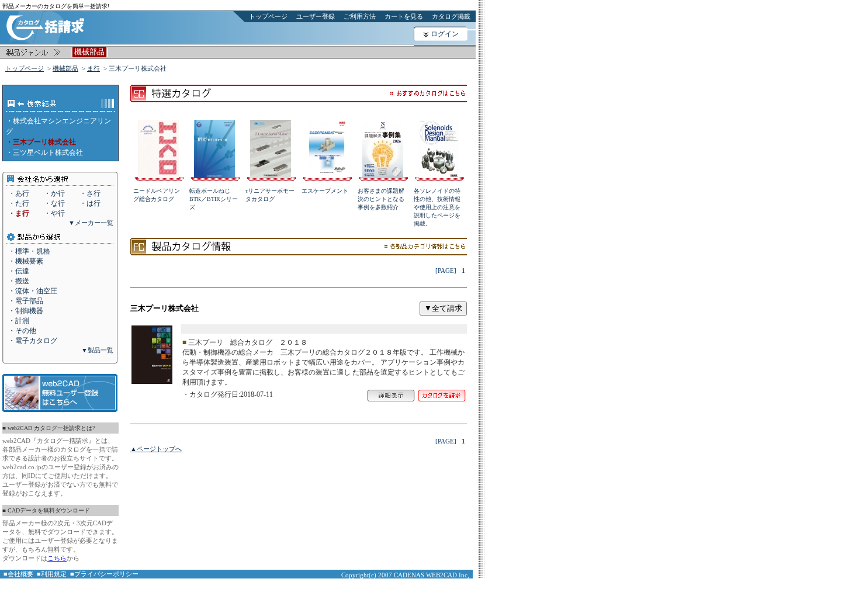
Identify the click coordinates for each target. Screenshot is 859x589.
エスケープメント (325, 191)
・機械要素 (25, 261)
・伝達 (18, 271)
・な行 (54, 203)
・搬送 (18, 281)
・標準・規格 (29, 251)
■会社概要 (18, 573)
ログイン (445, 34)
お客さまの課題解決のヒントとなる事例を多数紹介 (381, 199)
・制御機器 (25, 311)
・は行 (90, 203)
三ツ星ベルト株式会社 (48, 152)
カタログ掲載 (451, 16)
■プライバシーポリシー (104, 573)
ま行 (93, 68)
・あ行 (18, 193)
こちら (57, 558)
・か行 (54, 193)
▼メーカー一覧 (90, 222)
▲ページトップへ (156, 448)
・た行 (18, 203)
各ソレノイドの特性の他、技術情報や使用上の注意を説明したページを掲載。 (437, 207)
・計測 (18, 321)
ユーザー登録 (315, 16)
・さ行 (90, 193)
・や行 (54, 213)
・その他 (22, 331)
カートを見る (404, 16)
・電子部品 (25, 301)
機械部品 (65, 68)
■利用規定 (52, 573)
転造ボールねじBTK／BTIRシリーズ (213, 199)
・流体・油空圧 (32, 291)
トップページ (268, 16)
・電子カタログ (32, 341)
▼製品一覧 (97, 350)
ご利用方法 (360, 16)
